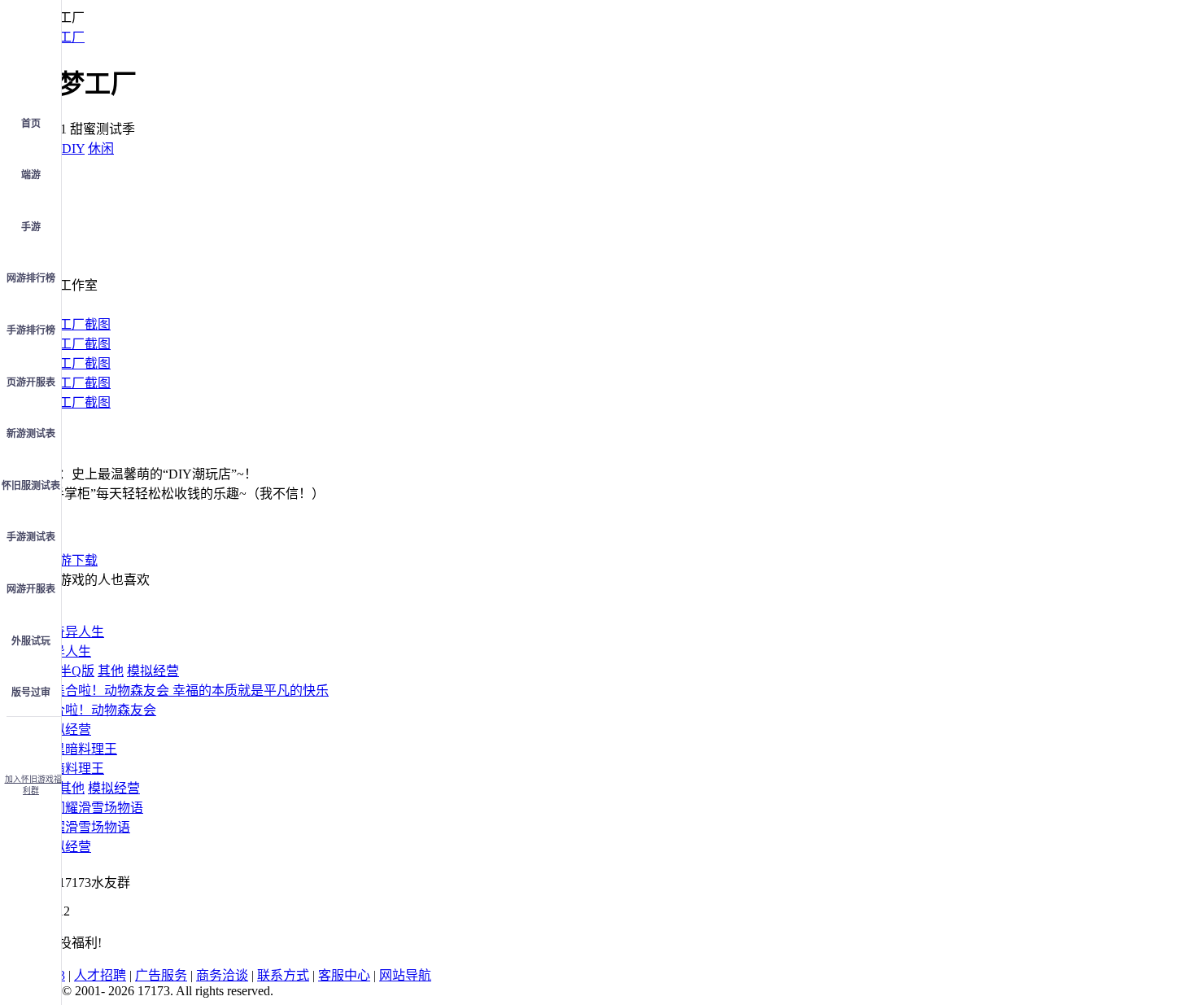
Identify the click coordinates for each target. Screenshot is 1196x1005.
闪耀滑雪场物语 (84, 827)
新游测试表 (31, 433)
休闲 (101, 148)
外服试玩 (30, 641)
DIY (73, 148)
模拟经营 (153, 671)
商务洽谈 (222, 975)
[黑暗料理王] (78, 749)
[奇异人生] (71, 632)
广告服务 (161, 975)
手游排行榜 (31, 330)
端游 (31, 175)
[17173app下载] (31, 740)
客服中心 (344, 975)
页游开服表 (31, 382)
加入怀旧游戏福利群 (33, 785)
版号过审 (30, 692)
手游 (31, 227)
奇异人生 (65, 651)
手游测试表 (31, 537)
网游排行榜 (31, 278)
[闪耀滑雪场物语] (91, 808)
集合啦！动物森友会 (97, 710)
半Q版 (76, 671)
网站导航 (405, 975)
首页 (31, 123)
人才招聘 (100, 975)
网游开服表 (31, 589)
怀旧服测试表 (31, 486)
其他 (111, 671)
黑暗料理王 (71, 769)
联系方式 (283, 975)
